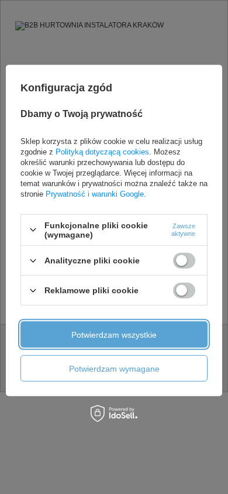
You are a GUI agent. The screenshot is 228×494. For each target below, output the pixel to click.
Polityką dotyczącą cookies (102, 151)
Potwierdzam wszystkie (114, 334)
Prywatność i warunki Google (95, 194)
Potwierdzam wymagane (114, 368)
